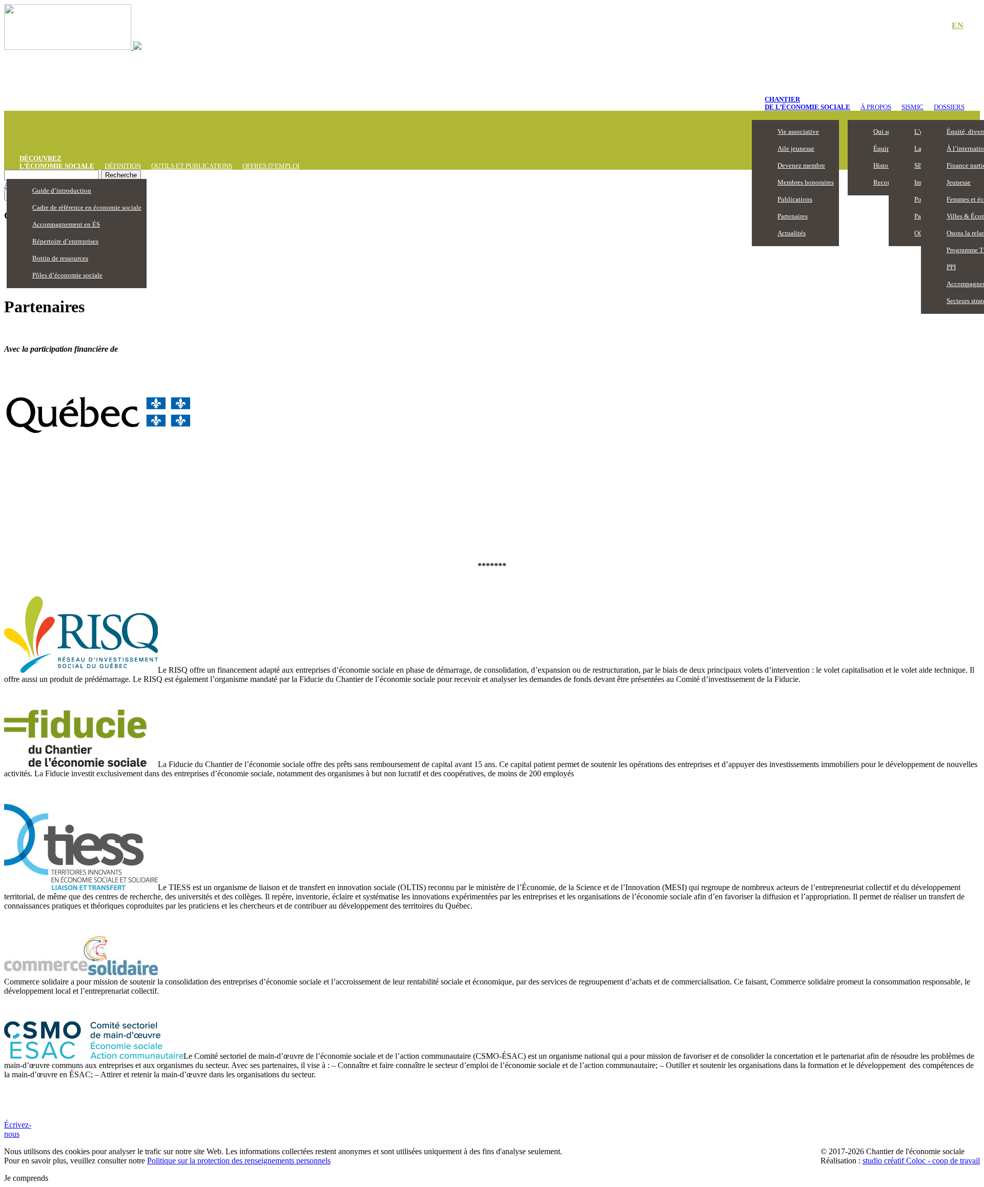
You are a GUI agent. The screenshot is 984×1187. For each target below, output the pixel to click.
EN (957, 25)
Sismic (912, 107)
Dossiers (949, 107)
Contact (922, 26)
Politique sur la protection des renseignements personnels (239, 1160)
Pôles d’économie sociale (67, 275)
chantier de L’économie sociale (807, 103)
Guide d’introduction (61, 190)
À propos (875, 107)
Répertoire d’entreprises (65, 241)
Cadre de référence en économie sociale (86, 207)
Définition (123, 166)
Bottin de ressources (60, 258)
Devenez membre (801, 165)
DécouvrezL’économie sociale (56, 162)
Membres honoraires (805, 182)
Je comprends (26, 1178)
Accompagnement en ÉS (66, 224)
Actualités (791, 233)
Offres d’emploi (270, 166)
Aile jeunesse (795, 148)
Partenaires (792, 216)
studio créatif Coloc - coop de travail (921, 1160)
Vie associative (798, 131)
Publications (794, 199)
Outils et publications (191, 166)
